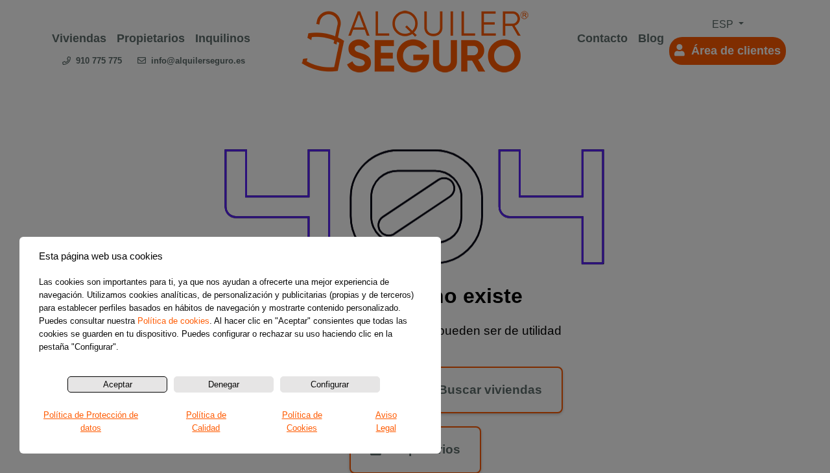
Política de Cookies (302, 421)
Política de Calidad (206, 421)
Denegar (223, 384)
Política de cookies (173, 321)
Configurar (330, 384)
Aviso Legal (386, 421)
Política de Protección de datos (90, 421)
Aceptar (117, 384)
